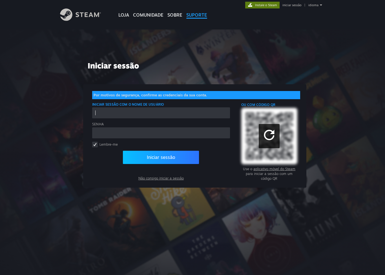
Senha (98, 124)
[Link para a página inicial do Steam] (80, 19)
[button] (269, 136)
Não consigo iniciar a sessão (161, 178)
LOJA (123, 15)
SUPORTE (196, 15)
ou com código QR (258, 105)
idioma (313, 5)
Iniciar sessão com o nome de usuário (128, 104)
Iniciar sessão (161, 157)
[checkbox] (95, 144)
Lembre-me (108, 144)
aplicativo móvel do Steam (274, 169)
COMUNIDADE (148, 15)
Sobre (174, 15)
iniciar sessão (292, 5)
